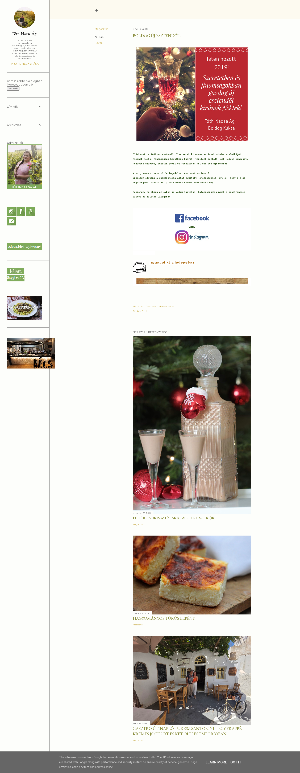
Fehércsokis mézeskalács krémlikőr (174, 518)
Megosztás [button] (101, 29)
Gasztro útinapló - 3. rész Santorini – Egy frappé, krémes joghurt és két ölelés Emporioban (187, 731)
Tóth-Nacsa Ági (25, 33)
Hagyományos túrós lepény (164, 618)
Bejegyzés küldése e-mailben (160, 306)
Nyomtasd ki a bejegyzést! (172, 262)
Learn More (216, 762)
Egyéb (99, 42)
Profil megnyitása (25, 63)
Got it (235, 762)
